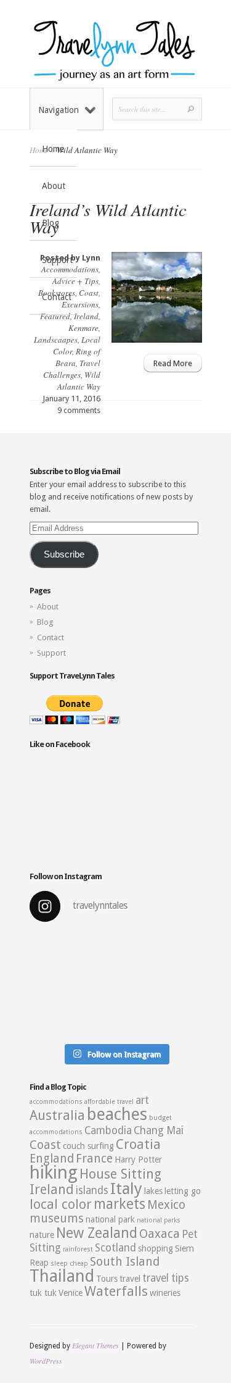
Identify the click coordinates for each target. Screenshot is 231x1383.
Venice (71, 1293)
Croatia (138, 1144)
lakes (153, 1191)
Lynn (91, 257)
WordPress (46, 1361)
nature (42, 1235)
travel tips (165, 1278)
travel (130, 1279)
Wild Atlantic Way (78, 380)
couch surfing (88, 1146)
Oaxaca (159, 1234)
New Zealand (96, 1233)
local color (61, 1204)
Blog (50, 223)
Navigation (58, 110)
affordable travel (109, 1102)
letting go (182, 1191)
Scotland (115, 1248)
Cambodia (108, 1130)
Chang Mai (159, 1130)
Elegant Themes (95, 1345)
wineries (165, 1293)
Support (57, 260)
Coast (89, 292)
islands (92, 1190)
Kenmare (83, 327)
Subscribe (64, 554)
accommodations (56, 1102)
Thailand (62, 1276)
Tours (107, 1279)
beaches (117, 1114)
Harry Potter (138, 1159)
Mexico (166, 1205)
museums (57, 1218)
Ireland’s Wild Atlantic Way (108, 218)
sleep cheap (69, 1264)
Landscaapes (56, 339)
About (53, 186)
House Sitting (120, 1174)
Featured (55, 316)
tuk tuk (43, 1293)
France (94, 1158)
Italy (126, 1188)
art (142, 1100)
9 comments (78, 410)
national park (110, 1219)
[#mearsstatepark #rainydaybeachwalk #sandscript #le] (116, 985)
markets (119, 1204)
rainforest (78, 1249)
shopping (155, 1248)
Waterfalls (116, 1291)
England (52, 1158)
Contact (56, 297)
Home (53, 149)
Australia (57, 1115)
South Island (125, 1262)
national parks (158, 1220)
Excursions (80, 304)
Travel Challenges (71, 368)
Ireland (86, 316)
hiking (54, 1172)
